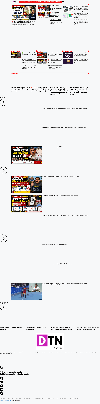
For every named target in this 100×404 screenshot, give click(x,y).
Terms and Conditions (38, 398)
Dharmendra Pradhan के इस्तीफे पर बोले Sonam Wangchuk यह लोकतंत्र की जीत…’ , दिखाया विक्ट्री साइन (64, 127)
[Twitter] (1, 382)
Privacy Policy (27, 398)
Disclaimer (18, 398)
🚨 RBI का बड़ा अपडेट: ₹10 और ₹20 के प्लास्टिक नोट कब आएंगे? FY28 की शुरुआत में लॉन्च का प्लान (23, 21)
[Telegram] (1, 393)
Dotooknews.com (4, 352)
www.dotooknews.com (6, 400)
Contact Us (10, 398)
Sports (52, 1)
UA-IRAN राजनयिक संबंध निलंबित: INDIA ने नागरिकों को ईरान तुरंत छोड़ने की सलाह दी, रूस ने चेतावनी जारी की (29, 61)
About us (3, 398)
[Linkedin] (1, 389)
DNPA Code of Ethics (61, 398)
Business (28, 1)
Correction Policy (50, 398)
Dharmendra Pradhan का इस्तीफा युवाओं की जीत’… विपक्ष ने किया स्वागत (56, 147)
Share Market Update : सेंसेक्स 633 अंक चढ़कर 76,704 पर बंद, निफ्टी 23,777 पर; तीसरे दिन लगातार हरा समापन (65, 215)
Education (40, 1)
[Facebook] (1, 378)
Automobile (34, 1)
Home (20, 1)
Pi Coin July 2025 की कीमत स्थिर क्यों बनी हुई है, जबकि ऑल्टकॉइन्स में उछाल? (81, 61)
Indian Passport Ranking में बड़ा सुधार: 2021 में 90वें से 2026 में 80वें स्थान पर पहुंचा (29, 67)
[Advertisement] (50, 39)
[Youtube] (1, 385)
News (24, 1)
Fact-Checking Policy (74, 398)
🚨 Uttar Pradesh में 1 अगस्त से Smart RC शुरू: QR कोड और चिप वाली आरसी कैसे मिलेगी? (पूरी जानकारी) (40, 89)
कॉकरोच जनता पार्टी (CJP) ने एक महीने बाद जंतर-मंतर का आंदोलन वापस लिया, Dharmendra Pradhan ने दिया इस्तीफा (65, 108)
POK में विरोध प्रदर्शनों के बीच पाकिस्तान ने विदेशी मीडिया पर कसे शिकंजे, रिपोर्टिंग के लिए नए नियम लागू (55, 67)
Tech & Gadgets (58, 1)
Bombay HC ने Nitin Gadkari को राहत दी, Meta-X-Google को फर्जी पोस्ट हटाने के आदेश (55, 54)
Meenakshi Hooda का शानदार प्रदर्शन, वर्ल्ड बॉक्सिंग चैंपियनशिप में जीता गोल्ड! (57, 264)
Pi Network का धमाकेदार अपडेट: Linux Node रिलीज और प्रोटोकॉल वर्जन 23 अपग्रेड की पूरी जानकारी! (80, 54)
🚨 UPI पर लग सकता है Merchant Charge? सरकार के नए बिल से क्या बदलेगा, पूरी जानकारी (55, 61)
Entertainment (46, 1)
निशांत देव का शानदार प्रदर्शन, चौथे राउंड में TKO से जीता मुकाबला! (54, 244)
